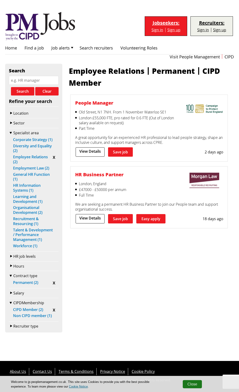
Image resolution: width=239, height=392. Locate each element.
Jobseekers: (166, 23)
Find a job (34, 48)
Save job (120, 152)
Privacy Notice (112, 371)
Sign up (173, 30)
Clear (47, 91)
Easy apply (150, 218)
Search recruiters (96, 48)
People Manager (94, 103)
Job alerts (60, 48)
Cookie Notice (78, 386)
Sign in (157, 30)
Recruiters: (212, 23)
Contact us (42, 371)
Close (192, 384)
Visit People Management (195, 57)
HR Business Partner (99, 174)
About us (18, 371)
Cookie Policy (143, 371)
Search (23, 91)
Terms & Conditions (76, 371)
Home (11, 48)
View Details (90, 151)
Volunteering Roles (139, 48)
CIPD (229, 57)
